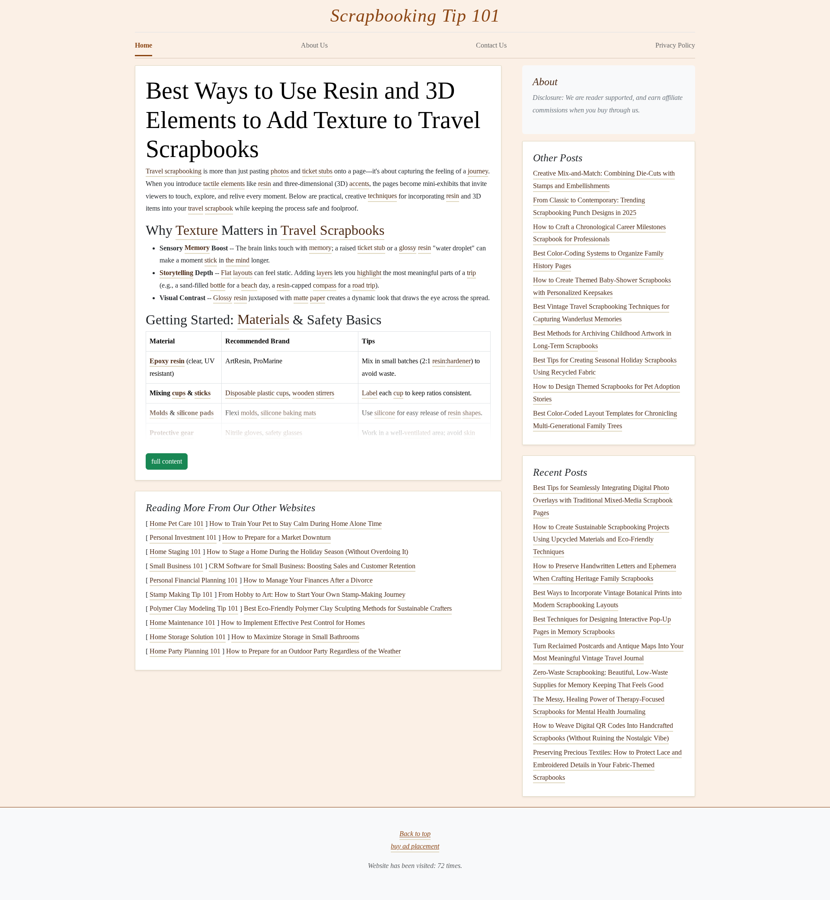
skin (469, 432)
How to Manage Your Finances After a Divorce (308, 580)
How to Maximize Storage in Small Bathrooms (295, 637)
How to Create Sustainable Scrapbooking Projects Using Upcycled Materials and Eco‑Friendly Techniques (601, 539)
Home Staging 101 (175, 551)
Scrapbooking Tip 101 (415, 16)
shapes (472, 412)
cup (398, 393)
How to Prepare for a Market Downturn (276, 537)
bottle (217, 285)
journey (478, 171)
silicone (384, 412)
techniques (382, 196)
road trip (363, 285)
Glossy (222, 297)
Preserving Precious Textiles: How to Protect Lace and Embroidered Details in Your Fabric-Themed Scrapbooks (607, 765)
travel (195, 208)
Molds (159, 412)
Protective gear (172, 432)
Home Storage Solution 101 (188, 637)
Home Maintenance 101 (182, 622)
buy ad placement (415, 846)
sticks (203, 393)
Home (143, 45)
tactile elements (224, 183)
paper (317, 297)
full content (166, 461)
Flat (226, 272)
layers (324, 272)
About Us (314, 45)
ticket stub (371, 248)
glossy (407, 248)
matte (301, 297)
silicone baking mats (288, 412)
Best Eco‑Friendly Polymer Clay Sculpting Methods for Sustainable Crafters (348, 608)
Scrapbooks (352, 230)
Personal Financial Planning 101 (194, 580)
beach (249, 285)
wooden (303, 393)
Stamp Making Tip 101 (181, 594)
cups (178, 393)
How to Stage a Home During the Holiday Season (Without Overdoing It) (307, 551)
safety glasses (283, 432)
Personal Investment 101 (183, 537)
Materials (263, 319)
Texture (197, 230)
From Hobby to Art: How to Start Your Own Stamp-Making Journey (311, 594)
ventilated (417, 432)
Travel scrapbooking (173, 171)
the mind (237, 260)
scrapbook (219, 208)
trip (471, 272)
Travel (298, 230)
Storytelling (176, 272)
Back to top (415, 834)
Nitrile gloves (243, 432)
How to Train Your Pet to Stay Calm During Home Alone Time (295, 523)
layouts (242, 272)
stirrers (325, 393)
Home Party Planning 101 (185, 651)
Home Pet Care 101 (177, 523)
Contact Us (491, 45)
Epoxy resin (167, 361)
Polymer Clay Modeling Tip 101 (194, 608)
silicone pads (195, 412)
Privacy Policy (675, 45)
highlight (369, 272)
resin (264, 183)
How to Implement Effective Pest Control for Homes (293, 622)
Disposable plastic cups (257, 393)
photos (280, 171)
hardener (459, 361)
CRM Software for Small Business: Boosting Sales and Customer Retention (312, 566)
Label (369, 393)
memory (320, 248)
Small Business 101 (176, 566)
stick (210, 260)
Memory (197, 248)
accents (359, 183)
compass (324, 285)
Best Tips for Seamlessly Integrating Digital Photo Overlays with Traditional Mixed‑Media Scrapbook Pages (603, 500)
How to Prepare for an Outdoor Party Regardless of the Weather (313, 651)
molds (249, 412)
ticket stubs (317, 171)
